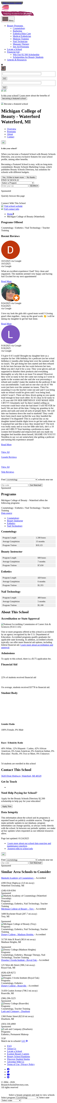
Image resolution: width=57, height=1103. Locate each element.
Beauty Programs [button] (15, 25)
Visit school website (13, 206)
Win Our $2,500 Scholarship (26, 54)
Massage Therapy (21, 44)
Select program (8, 1097)
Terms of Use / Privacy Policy (21, 1064)
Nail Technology (15, 526)
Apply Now (6, 806)
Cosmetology (19, 28)
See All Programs (21, 46)
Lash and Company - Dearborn (15, 1011)
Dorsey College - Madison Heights (17, 934)
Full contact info (11, 209)
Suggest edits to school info (20, 848)
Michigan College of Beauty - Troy (17, 909)
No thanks (31, 177)
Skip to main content (12, 3)
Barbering (17, 31)
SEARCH (34, 186)
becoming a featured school (14, 98)
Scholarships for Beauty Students (28, 57)
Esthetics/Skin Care (22, 33)
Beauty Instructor (15, 520)
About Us (11, 1048)
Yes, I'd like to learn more (13, 177)
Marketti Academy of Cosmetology (17, 878)
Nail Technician (20, 41)
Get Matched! (36, 485)
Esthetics (11, 523)
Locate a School (14, 49)
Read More (6, 281)
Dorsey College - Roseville (14, 985)
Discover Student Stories (18, 1059)
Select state (44, 1097)
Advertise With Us (15, 1061)
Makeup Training (21, 39)
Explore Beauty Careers (18, 1054)
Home (10, 214)
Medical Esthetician (22, 36)
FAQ (9, 1046)
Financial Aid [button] (13, 52)
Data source (6, 513)
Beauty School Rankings (18, 1056)
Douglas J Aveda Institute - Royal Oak (19, 960)
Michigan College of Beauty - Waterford (21, 113)
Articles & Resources (17, 60)
